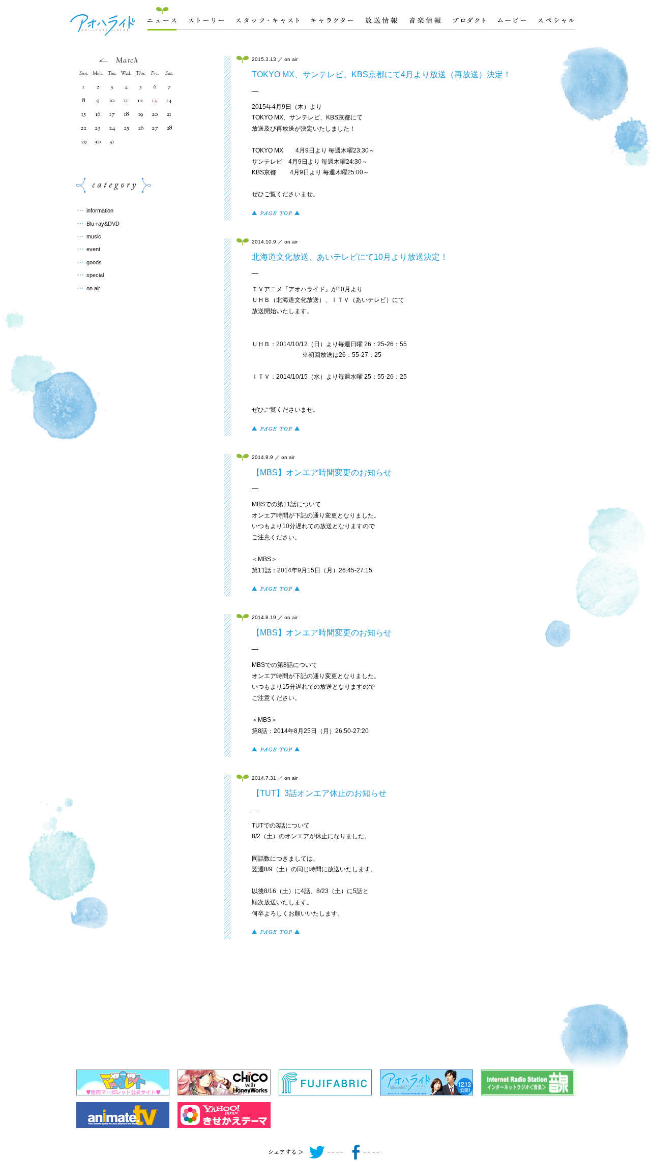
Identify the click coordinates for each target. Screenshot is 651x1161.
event (93, 249)
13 (154, 101)
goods (94, 262)
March (127, 61)
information (99, 210)
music (93, 236)
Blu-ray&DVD (103, 224)
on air (93, 288)
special (95, 275)
